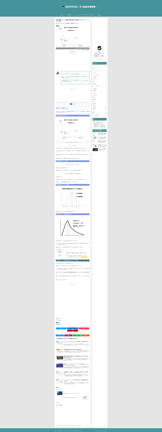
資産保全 (99, 90)
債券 (99, 81)
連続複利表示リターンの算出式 (98, 124)
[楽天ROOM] (68, 335)
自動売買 (99, 103)
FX (99, 66)
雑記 (99, 112)
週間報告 (99, 108)
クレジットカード (99, 70)
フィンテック (99, 79)
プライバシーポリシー (66, 430)
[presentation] (72, 145)
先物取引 (99, 77)
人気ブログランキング (59, 388)
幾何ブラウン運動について (97, 121)
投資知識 (58, 324)
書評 (99, 97)
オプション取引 (99, 75)
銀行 (99, 110)
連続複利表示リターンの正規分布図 (99, 125)
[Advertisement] (73, 60)
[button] (106, 115)
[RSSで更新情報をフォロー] (85, 335)
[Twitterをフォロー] (60, 335)
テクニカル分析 (99, 86)
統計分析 (99, 88)
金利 (99, 92)
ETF (99, 101)
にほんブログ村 (58, 320)
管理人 (99, 51)
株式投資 (99, 99)
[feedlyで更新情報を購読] (100, 59)
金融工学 (58, 322)
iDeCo (99, 68)
